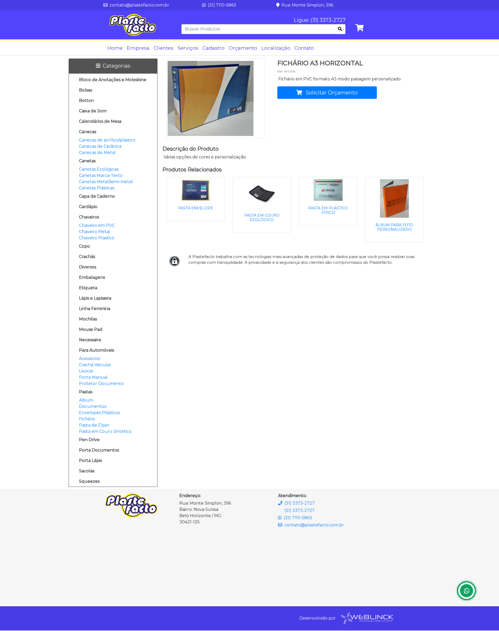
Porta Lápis (90, 460)
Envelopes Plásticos (99, 412)
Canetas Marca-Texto (101, 175)
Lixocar (86, 371)
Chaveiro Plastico (96, 237)
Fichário (87, 418)
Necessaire (90, 339)
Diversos (87, 267)
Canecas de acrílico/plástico (107, 140)
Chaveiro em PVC (97, 225)
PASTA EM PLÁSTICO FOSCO (328, 210)
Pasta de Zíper (94, 425)
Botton (86, 100)
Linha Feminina (94, 308)
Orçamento (243, 48)
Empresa (138, 48)
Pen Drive (89, 439)
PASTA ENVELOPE (195, 208)
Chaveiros (89, 217)
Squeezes (89, 481)
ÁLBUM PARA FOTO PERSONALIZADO (394, 227)
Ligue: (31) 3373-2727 (320, 20)
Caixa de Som (93, 110)
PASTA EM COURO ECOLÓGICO (261, 217)
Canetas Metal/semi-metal (106, 181)
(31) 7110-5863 (221, 5)
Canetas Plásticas (96, 187)
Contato (304, 48)
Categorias (116, 66)
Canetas (87, 160)
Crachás (87, 256)
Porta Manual (93, 377)
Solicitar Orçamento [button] (331, 92)
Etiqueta (88, 287)
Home (115, 48)
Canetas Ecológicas (99, 169)
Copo (84, 246)
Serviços (188, 48)
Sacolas (86, 470)
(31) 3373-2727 (299, 503)
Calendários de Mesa (100, 121)
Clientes (163, 48)
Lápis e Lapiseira (95, 298)
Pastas (85, 391)
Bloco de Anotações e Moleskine (112, 79)
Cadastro (213, 48)
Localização (275, 48)
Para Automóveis (96, 350)
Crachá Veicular (95, 364)
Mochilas (88, 319)
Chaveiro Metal (94, 231)
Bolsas (85, 90)
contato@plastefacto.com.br (139, 5)
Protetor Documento (101, 383)
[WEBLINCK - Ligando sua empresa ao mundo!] (367, 618)
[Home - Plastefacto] (132, 24)
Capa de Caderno (97, 196)
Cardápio (88, 206)
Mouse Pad (90, 329)
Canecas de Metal (97, 152)
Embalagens (92, 277)
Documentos (92, 406)
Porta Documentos (99, 450)
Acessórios (89, 358)
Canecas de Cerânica (100, 146)
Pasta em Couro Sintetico (105, 431)
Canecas (87, 131)
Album (86, 400)
